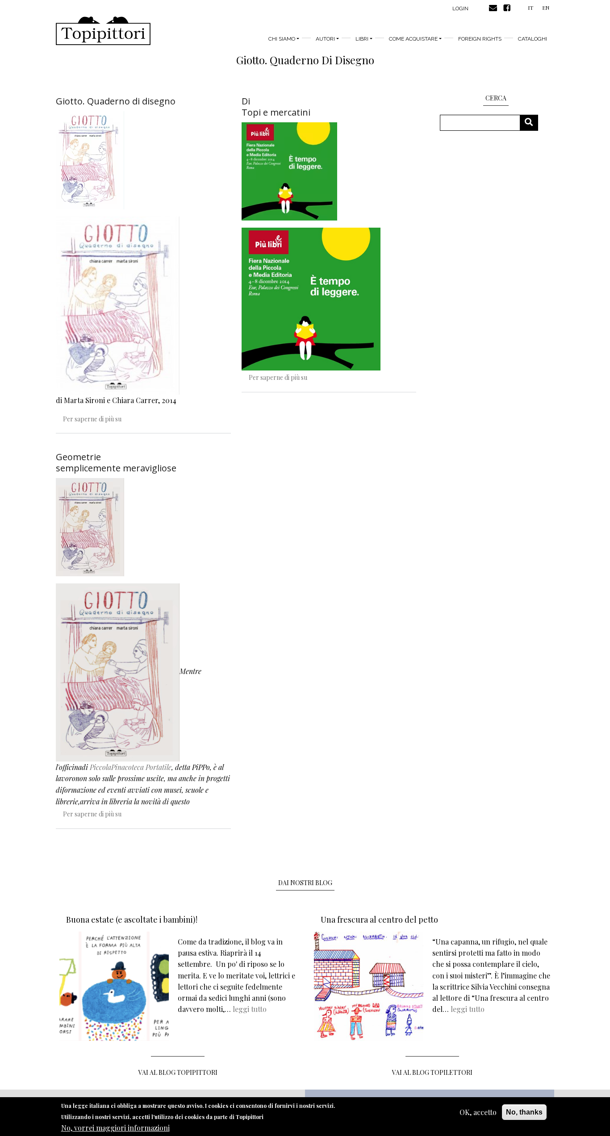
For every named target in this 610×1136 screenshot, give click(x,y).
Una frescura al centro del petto (379, 919)
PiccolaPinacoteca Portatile (130, 767)
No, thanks (524, 1112)
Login (460, 8)
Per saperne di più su (92, 419)
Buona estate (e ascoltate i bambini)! (131, 919)
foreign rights (479, 39)
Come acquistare (413, 39)
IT (530, 7)
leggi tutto (250, 1009)
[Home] (103, 31)
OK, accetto (478, 1112)
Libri (361, 39)
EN (545, 7)
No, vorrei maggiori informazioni (115, 1127)
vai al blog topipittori (177, 1072)
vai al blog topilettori (432, 1072)
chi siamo (281, 39)
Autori (325, 39)
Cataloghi (532, 39)
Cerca (532, 122)
